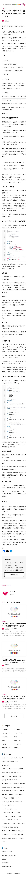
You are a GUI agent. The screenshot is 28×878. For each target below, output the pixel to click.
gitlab (20, 776)
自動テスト (15, 838)
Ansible (16, 758)
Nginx (18, 787)
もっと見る (14, 716)
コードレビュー (6, 816)
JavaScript (16, 783)
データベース (4, 8)
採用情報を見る (14, 575)
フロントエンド (6, 747)
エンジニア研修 (6, 812)
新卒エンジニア (6, 585)
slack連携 (4, 798)
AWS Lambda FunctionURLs (9, 769)
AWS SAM (20, 769)
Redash (11, 794)
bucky (8, 772)
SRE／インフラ (5, 733)
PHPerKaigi (15, 790)
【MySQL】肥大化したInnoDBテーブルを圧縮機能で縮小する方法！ (14, 624)
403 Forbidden (6, 758)
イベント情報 (5, 862)
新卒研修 (14, 831)
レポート (14, 823)
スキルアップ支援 (16, 816)
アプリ (12, 801)
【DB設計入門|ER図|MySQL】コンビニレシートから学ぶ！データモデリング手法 (14, 662)
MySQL (14, 787)
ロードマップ (21, 823)
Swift (17, 798)
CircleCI (14, 772)
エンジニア (19, 801)
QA (3, 794)
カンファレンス (16, 812)
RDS (7, 794)
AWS (3, 761)
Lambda (23, 783)
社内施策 (20, 834)
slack (21, 794)
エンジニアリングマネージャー (10, 809)
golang (4, 779)
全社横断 (11, 827)
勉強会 (16, 827)
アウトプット (5, 801)
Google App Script (7, 783)
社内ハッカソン (6, 834)
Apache (22, 758)
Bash (3, 772)
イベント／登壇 (18, 733)
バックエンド (17, 744)
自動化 (21, 838)
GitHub (15, 776)
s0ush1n (7, 20)
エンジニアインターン (7, 805)
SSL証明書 (11, 798)
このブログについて (7, 852)
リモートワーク (6, 823)
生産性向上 (21, 831)
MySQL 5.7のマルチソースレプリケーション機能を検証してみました (14, 697)
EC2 (3, 776)
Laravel (4, 787)
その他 (15, 737)
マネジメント (18, 820)
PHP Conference (6, 790)
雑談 (3, 841)
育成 (10, 838)
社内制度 (16, 747)
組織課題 (4, 838)
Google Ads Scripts (12, 779)
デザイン (4, 744)
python (22, 790)
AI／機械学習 (5, 729)
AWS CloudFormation (12, 761)
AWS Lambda (5, 765)
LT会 (9, 787)
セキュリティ (5, 737)
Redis (16, 794)
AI (11, 758)
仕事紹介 (4, 827)
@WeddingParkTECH (7, 866)
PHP (23, 787)
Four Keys (8, 776)
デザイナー (10, 820)
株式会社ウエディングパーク (9, 855)
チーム (3, 740)
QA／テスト (17, 729)
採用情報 (4, 859)
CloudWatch (20, 772)
